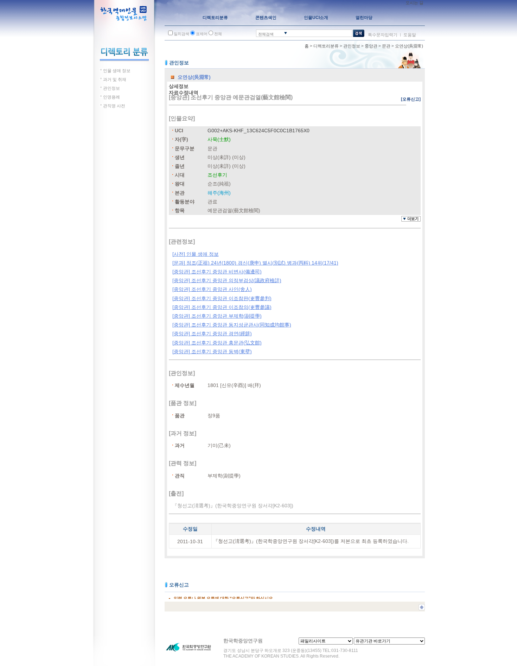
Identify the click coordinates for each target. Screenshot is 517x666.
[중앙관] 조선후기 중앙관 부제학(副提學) (217, 316)
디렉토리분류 (326, 46)
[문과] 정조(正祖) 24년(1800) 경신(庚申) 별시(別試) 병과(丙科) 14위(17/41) (255, 263)
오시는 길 (414, 2)
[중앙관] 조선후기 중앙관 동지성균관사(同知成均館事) (231, 325)
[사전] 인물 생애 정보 (195, 254)
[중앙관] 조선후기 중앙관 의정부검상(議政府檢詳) (226, 280)
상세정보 (179, 86)
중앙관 (371, 46)
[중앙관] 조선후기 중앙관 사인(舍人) (212, 289)
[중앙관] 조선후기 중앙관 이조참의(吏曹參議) (222, 307)
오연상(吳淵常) (409, 46)
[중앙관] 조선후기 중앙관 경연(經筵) (212, 333)
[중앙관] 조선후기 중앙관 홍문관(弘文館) (217, 342)
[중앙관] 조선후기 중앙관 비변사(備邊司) (217, 271)
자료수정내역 (183, 92)
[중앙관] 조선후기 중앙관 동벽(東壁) (212, 351)
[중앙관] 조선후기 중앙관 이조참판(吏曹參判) (222, 298)
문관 (386, 46)
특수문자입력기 (382, 34)
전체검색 (266, 34)
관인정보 (351, 46)
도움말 (409, 34)
